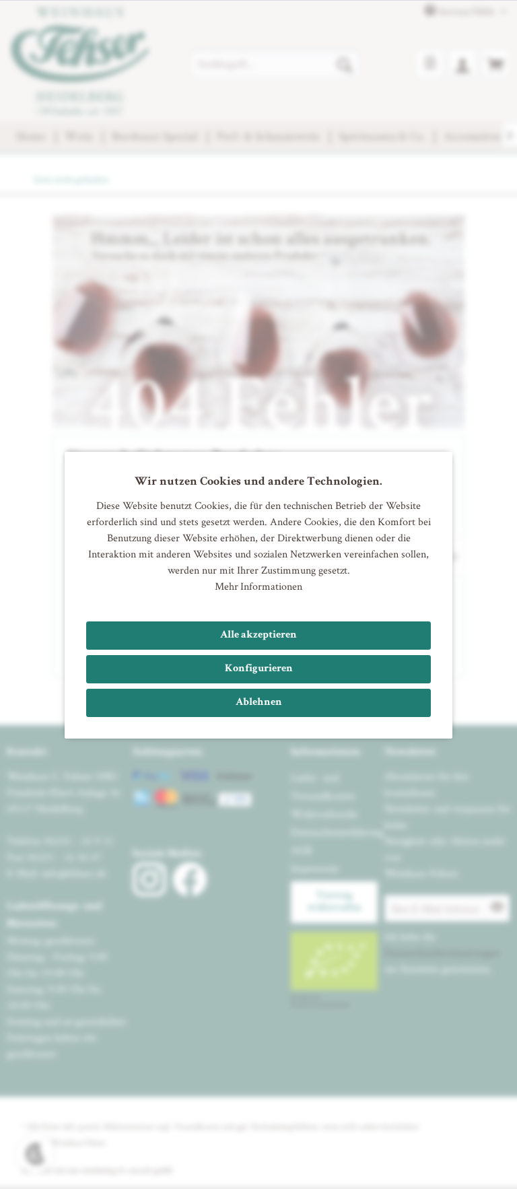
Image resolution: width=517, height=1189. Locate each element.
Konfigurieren (259, 669)
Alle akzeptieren (258, 635)
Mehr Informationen (258, 586)
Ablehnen (259, 703)
